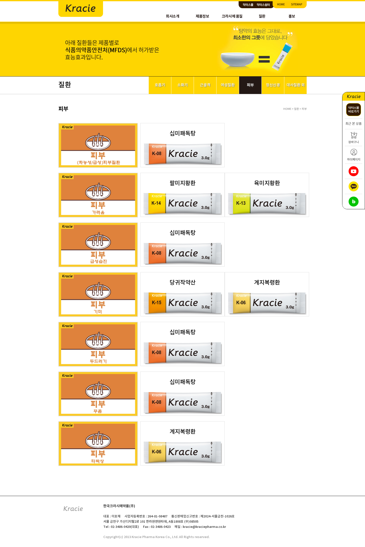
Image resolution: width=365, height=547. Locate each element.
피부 (250, 85)
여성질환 (228, 85)
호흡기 (160, 85)
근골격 (205, 85)
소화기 (182, 85)
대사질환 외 (296, 85)
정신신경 (273, 85)
